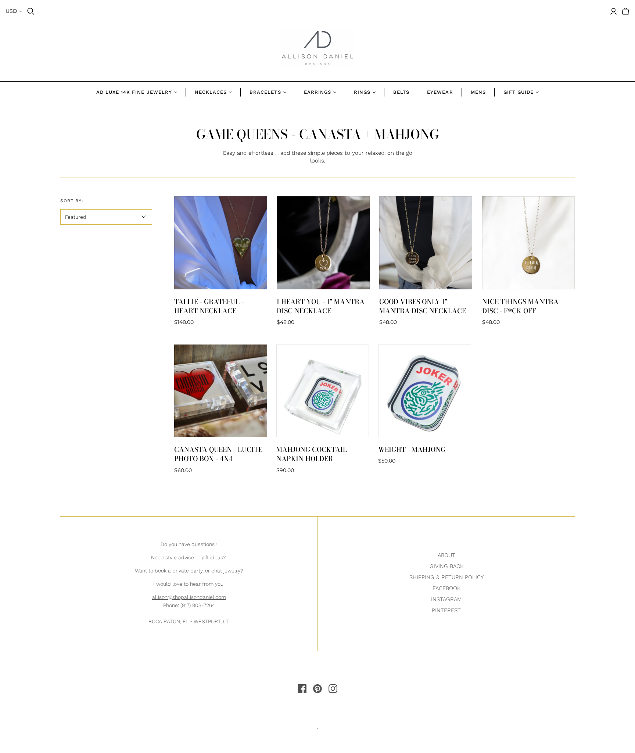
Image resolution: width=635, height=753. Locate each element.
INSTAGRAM (446, 599)
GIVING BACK (446, 566)
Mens (478, 92)
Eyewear (440, 92)
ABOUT (446, 555)
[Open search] (31, 11)
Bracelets (265, 92)
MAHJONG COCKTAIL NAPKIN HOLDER (311, 454)
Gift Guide (518, 92)
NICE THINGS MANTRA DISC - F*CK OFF (520, 306)
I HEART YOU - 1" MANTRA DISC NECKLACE (321, 306)
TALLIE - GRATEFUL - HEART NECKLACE (209, 306)
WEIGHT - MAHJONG (411, 449)
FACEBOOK (446, 588)
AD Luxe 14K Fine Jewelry (134, 92)
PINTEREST (446, 610)
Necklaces (211, 92)
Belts (401, 92)
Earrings (317, 92)
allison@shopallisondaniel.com (189, 597)
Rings (362, 92)
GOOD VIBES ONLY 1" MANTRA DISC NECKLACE (422, 306)
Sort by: (71, 200)
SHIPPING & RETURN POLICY (446, 577)
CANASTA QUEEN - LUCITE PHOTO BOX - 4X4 (218, 454)
